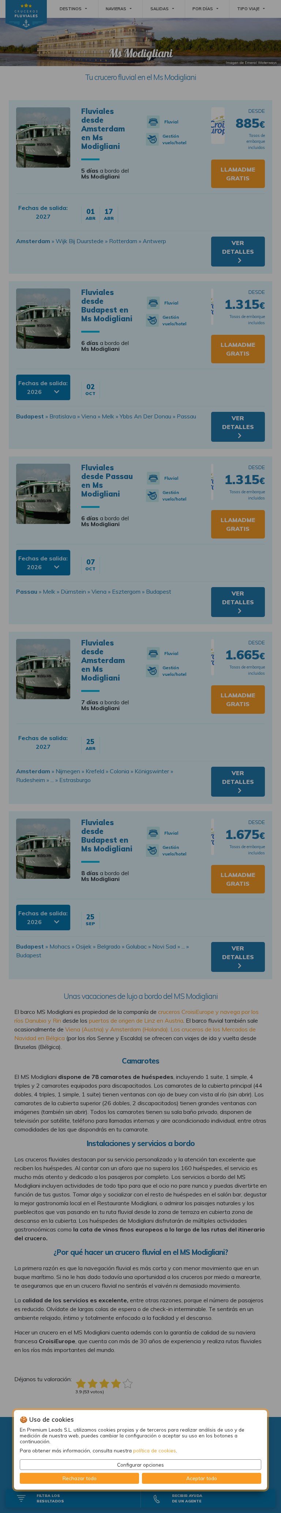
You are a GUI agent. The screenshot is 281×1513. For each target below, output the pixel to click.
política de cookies (154, 1450)
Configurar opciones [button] (140, 1465)
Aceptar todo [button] (201, 1478)
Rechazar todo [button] (80, 1478)
